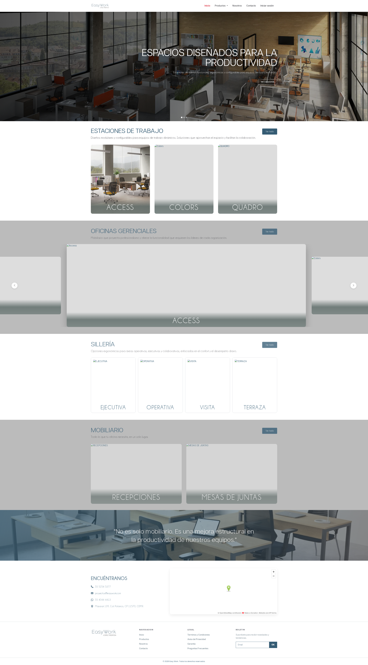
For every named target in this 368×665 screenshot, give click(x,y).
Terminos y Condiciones (198, 635)
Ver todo (270, 131)
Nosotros (237, 6)
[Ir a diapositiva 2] (184, 117)
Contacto (251, 6)
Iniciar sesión (267, 6)
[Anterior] (15, 285)
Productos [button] (220, 6)
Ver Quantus (269, 77)
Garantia (191, 644)
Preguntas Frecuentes (197, 648)
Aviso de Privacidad (196, 639)
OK (273, 645)
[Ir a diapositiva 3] (186, 117)
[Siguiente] (353, 285)
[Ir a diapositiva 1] (181, 117)
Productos (144, 639)
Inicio (207, 6)
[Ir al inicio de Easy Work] (104, 633)
